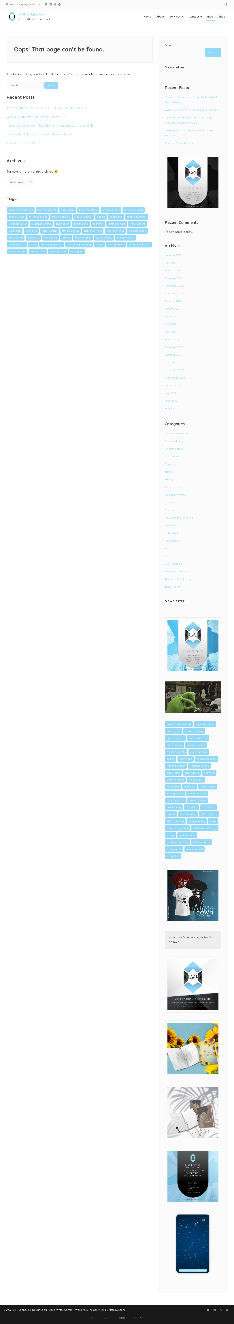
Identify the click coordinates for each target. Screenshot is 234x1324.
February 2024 (173, 278)
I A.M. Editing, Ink (31, 14)
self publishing (17, 244)
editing (101, 216)
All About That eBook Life (23, 143)
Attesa (100, 1309)
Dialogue (170, 464)
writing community (139, 244)
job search (15, 230)
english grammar (136, 216)
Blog (210, 16)
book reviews (16, 216)
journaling (31, 230)
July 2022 (170, 393)
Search (169, 45)
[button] (192, 1244)
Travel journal (173, 586)
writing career (116, 244)
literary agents (70, 230)
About (160, 16)
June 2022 (171, 400)
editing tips (116, 216)
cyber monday (83, 216)
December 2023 (174, 285)
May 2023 (171, 324)
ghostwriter (62, 223)
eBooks (169, 471)
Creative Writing (174, 456)
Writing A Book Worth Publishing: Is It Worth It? (37, 117)
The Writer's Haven (176, 571)
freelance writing (41, 223)
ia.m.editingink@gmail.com (25, 4)
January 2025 (173, 255)
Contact (194, 16)
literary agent (49, 230)
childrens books (38, 216)
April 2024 (171, 262)
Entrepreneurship (175, 487)
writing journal (58, 251)
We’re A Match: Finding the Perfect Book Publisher (40, 134)
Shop (221, 16)
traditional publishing (79, 244)
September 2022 (175, 377)
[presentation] (193, 1270)
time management (51, 244)
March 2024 (172, 270)
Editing (169, 479)
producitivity (16, 237)
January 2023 (173, 354)
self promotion (125, 237)
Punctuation (172, 540)
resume (66, 237)
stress (33, 244)
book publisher (111, 209)
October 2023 (173, 301)
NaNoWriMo (172, 533)
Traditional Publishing (178, 579)
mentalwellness (115, 230)
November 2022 (174, 370)
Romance (170, 556)
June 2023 (171, 316)
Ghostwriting (172, 502)
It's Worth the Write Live (179, 517)
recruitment (50, 237)
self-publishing (104, 237)
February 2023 (173, 347)
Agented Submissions (178, 433)
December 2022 (174, 362)
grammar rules (116, 223)
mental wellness (93, 230)
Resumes (170, 548)
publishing (33, 237)
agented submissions (21, 209)
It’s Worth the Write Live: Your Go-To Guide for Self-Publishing (47, 108)
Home (147, 16)
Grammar (170, 510)
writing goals (37, 251)
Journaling (171, 525)
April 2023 (171, 331)
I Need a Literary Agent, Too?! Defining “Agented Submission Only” (50, 125)
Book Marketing (174, 441)
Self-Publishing (173, 563)
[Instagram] (55, 4)
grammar (98, 223)
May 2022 (171, 408)
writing (99, 244)
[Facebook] (46, 4)
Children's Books (175, 448)
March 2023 (172, 339)
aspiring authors (46, 209)
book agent (67, 209)
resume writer (83, 237)
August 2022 (172, 385)
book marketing (88, 209)
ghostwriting (80, 223)
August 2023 (172, 308)
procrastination (137, 230)
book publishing (133, 209)
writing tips (77, 251)
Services (175, 16)
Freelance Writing (175, 494)
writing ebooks (17, 251)
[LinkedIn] (50, 4)
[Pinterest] (59, 4)
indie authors (137, 223)
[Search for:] (25, 85)
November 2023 (174, 293)
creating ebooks (61, 216)
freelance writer (18, 223)
